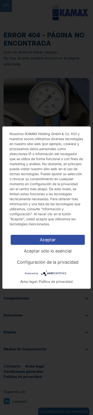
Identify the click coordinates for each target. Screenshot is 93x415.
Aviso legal (28, 281)
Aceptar (48, 239)
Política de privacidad (56, 281)
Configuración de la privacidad (47, 261)
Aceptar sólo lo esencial (48, 250)
